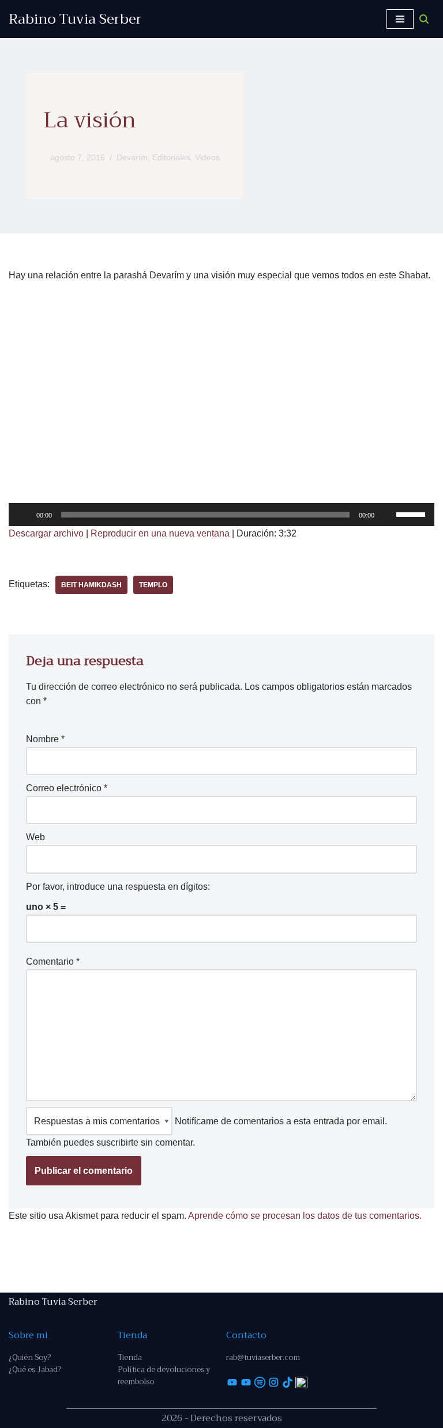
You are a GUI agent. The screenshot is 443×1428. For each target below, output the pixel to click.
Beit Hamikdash (91, 585)
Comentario (53, 961)
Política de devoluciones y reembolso (164, 1375)
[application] (221, 514)
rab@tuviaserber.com (263, 1357)
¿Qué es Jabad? (35, 1369)
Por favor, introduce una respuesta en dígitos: (118, 886)
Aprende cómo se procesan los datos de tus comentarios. (305, 1216)
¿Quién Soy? (30, 1357)
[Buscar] (424, 19)
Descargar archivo (46, 533)
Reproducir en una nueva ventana (160, 533)
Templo (153, 585)
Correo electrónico (66, 788)
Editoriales (171, 157)
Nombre (45, 739)
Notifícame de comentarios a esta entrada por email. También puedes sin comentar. (206, 1132)
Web (35, 837)
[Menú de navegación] (400, 19)
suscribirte (117, 1142)
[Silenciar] (387, 514)
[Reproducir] (23, 514)
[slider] (412, 513)
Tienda (130, 1357)
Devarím (132, 157)
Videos (207, 157)
